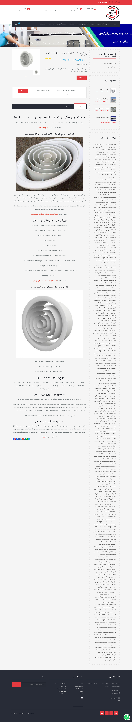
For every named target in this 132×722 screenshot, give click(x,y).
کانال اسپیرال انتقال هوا (108, 330)
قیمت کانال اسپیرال (105, 144)
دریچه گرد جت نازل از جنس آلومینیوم (53, 43)
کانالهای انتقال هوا (104, 655)
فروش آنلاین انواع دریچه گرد (105, 448)
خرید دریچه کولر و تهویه (104, 24)
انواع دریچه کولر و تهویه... (60, 688)
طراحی (97, 589)
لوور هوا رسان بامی (104, 484)
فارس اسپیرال (113, 144)
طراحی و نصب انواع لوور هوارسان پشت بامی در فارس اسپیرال (105, 287)
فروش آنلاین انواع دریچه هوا (105, 427)
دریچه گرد (65, 43)
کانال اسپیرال (102, 315)
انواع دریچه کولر (108, 157)
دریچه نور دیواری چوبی (104, 159)
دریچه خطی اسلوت (107, 393)
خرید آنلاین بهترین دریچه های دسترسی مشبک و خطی (106, 625)
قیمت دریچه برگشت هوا (106, 612)
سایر (114, 383)
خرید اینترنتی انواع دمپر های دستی (106, 512)
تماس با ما (63, 693)
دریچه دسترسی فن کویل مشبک (106, 589)
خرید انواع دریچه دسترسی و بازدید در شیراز (105, 638)
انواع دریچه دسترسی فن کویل (104, 547)
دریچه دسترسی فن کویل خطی (105, 640)
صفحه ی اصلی (98, 43)
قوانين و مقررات (62, 691)
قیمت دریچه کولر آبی (110, 368)
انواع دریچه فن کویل (102, 622)
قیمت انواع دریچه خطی (103, 471)
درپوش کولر (104, 365)
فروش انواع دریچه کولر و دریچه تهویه (105, 449)
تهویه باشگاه (110, 652)
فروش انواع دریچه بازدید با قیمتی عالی (105, 613)
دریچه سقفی (100, 388)
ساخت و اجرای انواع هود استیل (103, 650)
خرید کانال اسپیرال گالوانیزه (105, 290)
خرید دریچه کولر (79, 686)
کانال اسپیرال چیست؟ (103, 426)
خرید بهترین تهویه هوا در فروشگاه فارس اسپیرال (106, 361)
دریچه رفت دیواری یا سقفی (107, 396)
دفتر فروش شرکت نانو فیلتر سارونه (104, 148)
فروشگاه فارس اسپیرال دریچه (87, 43)
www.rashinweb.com (29, 714)
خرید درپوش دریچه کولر (106, 373)
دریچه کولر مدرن (79, 688)
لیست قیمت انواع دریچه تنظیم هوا (105, 524)
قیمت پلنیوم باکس (108, 529)
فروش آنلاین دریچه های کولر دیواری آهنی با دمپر (105, 341)
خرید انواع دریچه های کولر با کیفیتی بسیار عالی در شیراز (105, 351)
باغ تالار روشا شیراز (109, 436)
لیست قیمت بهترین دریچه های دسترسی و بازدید (105, 643)
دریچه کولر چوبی (100, 167)
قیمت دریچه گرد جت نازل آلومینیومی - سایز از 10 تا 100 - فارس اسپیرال (28, 43)
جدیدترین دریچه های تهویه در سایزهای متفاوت (105, 412)
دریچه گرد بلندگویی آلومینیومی (106, 481)
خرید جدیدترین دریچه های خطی (105, 560)
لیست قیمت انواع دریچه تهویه (107, 431)
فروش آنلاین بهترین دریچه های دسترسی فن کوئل (105, 233)
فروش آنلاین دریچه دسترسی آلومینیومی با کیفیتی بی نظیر (105, 598)
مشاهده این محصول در (49, 437)
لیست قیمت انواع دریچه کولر (104, 637)
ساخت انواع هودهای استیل (108, 187)
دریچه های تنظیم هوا (106, 466)
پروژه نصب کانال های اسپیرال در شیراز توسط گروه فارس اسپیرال (106, 226)
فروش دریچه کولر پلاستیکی (108, 458)
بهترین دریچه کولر (103, 267)
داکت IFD (111, 655)
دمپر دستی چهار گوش (105, 506)
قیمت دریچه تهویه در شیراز (105, 217)
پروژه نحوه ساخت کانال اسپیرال (104, 182)
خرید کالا (81, 77)
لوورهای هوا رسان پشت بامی (104, 511)
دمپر (107, 380)
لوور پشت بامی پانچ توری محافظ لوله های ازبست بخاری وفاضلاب (105, 402)
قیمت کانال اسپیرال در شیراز (106, 197)
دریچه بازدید (99, 385)
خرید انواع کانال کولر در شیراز (105, 183)
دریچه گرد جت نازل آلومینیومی (105, 537)
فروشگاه (81, 683)
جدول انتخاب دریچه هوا (105, 303)
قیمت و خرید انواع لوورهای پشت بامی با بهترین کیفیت (105, 241)
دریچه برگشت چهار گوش (102, 582)
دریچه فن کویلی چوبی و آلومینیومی (106, 536)
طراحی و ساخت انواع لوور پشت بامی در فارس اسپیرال (105, 474)
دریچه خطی (104, 385)
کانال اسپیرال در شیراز (107, 179)
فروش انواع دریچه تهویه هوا (105, 564)
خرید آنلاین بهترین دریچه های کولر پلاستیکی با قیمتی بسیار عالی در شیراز (104, 355)
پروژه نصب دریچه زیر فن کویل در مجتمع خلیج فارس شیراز (105, 199)
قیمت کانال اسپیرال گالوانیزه (105, 421)
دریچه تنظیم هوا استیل (105, 556)
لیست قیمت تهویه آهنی (107, 360)
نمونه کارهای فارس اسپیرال (85, 24)
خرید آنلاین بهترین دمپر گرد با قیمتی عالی (105, 605)
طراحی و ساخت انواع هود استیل (106, 325)
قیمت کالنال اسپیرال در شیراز (106, 417)
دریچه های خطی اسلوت (106, 398)
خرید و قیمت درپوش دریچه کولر (106, 378)
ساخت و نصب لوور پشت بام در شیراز (105, 261)
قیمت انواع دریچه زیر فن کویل (108, 574)
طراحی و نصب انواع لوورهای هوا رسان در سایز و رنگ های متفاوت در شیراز (105, 275)
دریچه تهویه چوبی (106, 154)
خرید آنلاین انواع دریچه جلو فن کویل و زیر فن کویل (106, 578)
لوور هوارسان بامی (107, 496)
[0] (17, 24)
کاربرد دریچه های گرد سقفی (106, 411)
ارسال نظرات (69, 106)
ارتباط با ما (43, 24)
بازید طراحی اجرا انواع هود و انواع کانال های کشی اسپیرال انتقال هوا (105, 222)
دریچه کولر (106, 167)
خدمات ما (71, 24)
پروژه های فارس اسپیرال (60, 683)
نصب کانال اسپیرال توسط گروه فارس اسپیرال (106, 263)
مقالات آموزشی (61, 24)
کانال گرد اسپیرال (109, 202)
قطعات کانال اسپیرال (103, 172)
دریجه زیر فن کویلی (108, 597)
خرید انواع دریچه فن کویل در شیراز (105, 207)
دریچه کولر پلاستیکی (107, 388)
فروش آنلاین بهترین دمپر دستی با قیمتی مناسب (105, 615)
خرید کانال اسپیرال (103, 416)
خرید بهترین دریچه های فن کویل (105, 531)
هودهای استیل (110, 174)
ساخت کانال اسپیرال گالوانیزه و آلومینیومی (105, 218)
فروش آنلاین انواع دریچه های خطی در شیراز (105, 487)
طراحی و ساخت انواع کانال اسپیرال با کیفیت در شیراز (106, 309)
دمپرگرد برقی (109, 657)
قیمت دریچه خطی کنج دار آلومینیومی (104, 546)
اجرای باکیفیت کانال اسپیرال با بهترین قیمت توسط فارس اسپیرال (105, 305)
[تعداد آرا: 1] (45, 58)
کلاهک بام (104, 406)
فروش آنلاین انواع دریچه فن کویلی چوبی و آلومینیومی (105, 558)
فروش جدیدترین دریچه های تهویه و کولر (106, 236)
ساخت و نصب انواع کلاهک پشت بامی (105, 525)
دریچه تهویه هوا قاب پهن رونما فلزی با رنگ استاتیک (105, 550)
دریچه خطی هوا (110, 375)
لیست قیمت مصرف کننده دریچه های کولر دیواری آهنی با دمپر (105, 339)
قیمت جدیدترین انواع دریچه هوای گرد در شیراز (105, 515)
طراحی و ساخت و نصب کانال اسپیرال (104, 147)
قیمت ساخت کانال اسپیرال (108, 260)
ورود (99, 2)
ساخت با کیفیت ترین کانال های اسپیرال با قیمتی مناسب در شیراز (105, 570)
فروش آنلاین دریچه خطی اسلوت (105, 499)
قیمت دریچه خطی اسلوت (107, 433)
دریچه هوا (108, 401)
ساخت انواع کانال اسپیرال (106, 232)
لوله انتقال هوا (103, 652)
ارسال (16, 684)
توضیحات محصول (80, 106)
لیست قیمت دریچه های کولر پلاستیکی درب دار (105, 349)
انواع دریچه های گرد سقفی (106, 476)
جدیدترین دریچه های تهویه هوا (104, 504)
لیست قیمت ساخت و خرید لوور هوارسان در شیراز (104, 311)
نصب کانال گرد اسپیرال (107, 370)
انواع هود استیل (103, 285)
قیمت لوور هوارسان (108, 494)
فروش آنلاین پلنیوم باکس (106, 604)
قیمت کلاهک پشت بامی (108, 408)
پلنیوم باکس (110, 385)
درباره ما (51, 24)
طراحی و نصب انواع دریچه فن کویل (105, 208)
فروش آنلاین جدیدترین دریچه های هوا (105, 575)
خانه (115, 24)
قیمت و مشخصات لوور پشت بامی (105, 438)
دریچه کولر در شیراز (109, 468)
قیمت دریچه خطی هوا (108, 486)
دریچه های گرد (109, 391)
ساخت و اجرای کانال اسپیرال (102, 169)
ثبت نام (104, 2)
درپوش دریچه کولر (107, 177)
